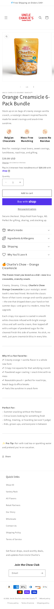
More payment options (27, 209)
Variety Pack (12, 491)
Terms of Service (14, 539)
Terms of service (27, 603)
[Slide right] (33, 87)
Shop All (10, 484)
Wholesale (11, 519)
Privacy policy (13, 603)
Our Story (10, 512)
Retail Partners (13, 505)
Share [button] (8, 456)
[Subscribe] (42, 573)
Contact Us (11, 525)
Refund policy (45, 598)
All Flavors (11, 498)
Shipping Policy (13, 532)
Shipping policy (43, 603)
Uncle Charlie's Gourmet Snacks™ (23, 598)
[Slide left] (20, 87)
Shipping (5, 163)
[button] (6, 17)
